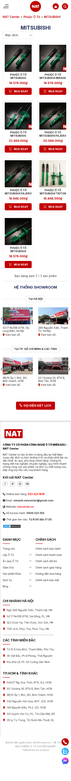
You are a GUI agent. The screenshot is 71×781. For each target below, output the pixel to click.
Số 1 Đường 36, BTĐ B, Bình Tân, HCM (29, 688)
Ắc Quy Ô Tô (10, 561)
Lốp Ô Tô (8, 554)
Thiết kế (26, 750)
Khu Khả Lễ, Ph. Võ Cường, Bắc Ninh (28, 662)
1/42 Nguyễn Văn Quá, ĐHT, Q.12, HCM (30, 701)
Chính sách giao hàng (48, 567)
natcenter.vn (25, 506)
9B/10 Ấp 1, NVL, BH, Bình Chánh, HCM (30, 694)
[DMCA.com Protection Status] (12, 526)
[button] (56, 6)
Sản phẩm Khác (12, 573)
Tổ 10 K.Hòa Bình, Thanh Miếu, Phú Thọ (30, 649)
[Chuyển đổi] (30, 555)
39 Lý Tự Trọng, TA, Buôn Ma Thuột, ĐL (30, 720)
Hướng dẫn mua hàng (48, 573)
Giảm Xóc (8, 567)
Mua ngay (21, 91)
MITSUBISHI (52, 17)
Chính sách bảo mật (47, 580)
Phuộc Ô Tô (31, 17)
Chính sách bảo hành (48, 548)
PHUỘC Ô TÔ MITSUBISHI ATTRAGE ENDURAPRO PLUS (18, 79)
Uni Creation (42, 750)
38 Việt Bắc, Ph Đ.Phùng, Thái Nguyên (30, 655)
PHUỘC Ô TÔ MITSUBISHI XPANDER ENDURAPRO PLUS (18, 252)
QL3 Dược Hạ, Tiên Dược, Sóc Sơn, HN (30, 622)
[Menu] (6, 6)
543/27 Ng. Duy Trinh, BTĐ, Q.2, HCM (29, 682)
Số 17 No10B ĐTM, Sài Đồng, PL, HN (28, 616)
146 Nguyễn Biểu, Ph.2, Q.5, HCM (26, 707)
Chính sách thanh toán (49, 554)
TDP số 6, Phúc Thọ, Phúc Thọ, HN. (28, 628)
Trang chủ (9, 548)
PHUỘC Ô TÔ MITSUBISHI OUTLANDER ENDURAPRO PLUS (18, 137)
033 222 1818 (36, 494)
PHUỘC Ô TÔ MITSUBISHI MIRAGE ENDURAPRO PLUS (53, 78)
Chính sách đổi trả (46, 561)
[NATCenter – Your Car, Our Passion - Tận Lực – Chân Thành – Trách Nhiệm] (35, 6)
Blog (5, 586)
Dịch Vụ (7, 580)
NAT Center (11, 17)
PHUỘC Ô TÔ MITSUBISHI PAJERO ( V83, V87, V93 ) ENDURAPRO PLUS (52, 137)
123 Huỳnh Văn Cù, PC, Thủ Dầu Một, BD (31, 713)
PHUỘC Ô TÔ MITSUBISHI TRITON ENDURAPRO (53, 193)
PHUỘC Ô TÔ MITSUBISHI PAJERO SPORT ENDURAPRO (18, 193)
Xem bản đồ (12, 334)
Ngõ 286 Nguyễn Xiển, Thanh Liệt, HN (29, 610)
